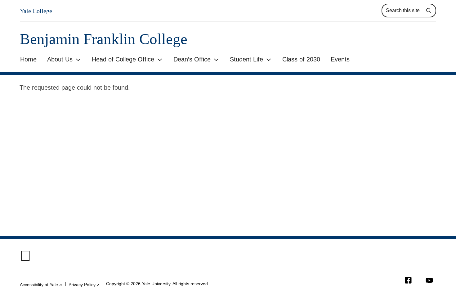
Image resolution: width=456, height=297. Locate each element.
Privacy (84, 284)
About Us (60, 59)
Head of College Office (123, 59)
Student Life (246, 59)
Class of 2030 (301, 59)
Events (340, 59)
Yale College (36, 10)
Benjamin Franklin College (103, 39)
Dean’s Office (192, 59)
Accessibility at (41, 284)
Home (28, 59)
